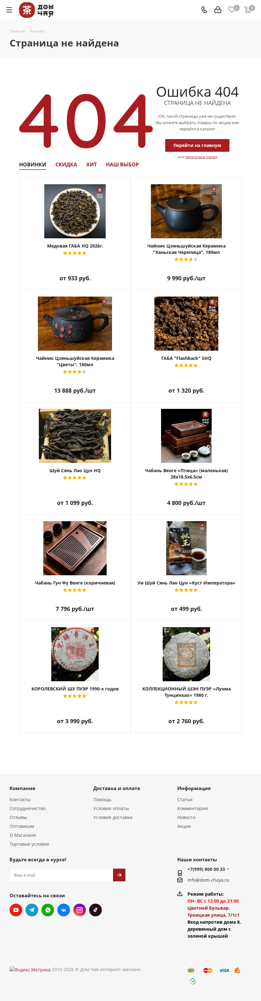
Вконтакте (63, 910)
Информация (194, 788)
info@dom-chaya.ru (208, 880)
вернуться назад (201, 156)
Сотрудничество (28, 808)
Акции (184, 826)
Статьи (185, 799)
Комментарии (192, 808)
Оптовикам (22, 826)
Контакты (20, 799)
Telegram (31, 910)
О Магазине (23, 835)
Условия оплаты (111, 808)
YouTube (16, 910)
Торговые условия (29, 844)
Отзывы (18, 817)
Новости (186, 817)
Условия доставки (112, 817)
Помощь (102, 799)
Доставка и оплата (116, 788)
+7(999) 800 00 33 (206, 869)
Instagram (79, 910)
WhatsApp (47, 910)
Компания (22, 788)
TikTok (95, 910)
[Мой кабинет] (218, 10)
